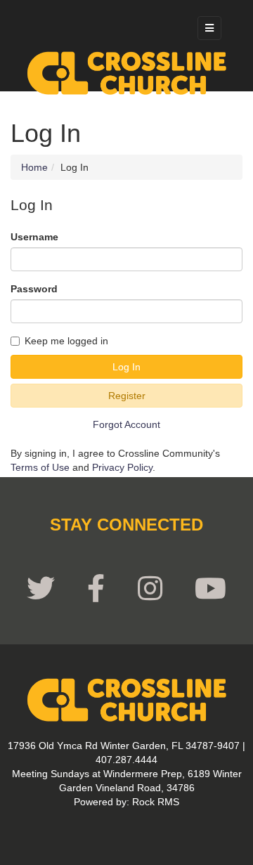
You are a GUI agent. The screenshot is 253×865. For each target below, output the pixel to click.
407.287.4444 (126, 759)
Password (34, 288)
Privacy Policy (122, 467)
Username (34, 236)
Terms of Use (40, 467)
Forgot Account (126, 424)
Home (34, 167)
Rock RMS (155, 801)
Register (126, 395)
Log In (126, 366)
